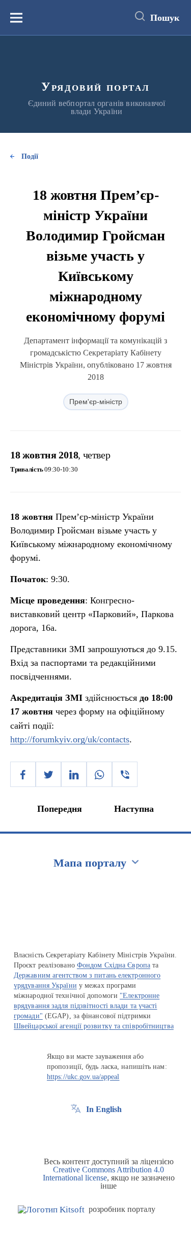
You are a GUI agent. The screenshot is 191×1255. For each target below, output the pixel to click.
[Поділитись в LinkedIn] (74, 774)
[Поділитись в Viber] (125, 774)
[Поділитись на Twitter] (48, 774)
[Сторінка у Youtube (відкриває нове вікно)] (113, 1132)
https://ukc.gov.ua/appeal (83, 1077)
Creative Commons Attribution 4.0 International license (104, 1173)
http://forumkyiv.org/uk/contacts (69, 739)
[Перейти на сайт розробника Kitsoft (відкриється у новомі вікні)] (51, 1209)
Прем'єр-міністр (95, 402)
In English (104, 1109)
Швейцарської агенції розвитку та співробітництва (94, 1026)
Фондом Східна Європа (113, 965)
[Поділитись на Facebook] (23, 774)
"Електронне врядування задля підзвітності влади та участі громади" (86, 1006)
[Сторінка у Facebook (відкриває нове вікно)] (76, 1132)
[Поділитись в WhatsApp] (99, 774)
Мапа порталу (89, 862)
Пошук (164, 18)
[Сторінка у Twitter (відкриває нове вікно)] (95, 1132)
